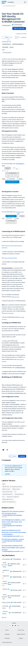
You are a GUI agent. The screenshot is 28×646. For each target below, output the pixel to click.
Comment (7, 474)
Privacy (7, 630)
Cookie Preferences (7, 642)
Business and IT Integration (12, 496)
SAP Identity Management (17, 44)
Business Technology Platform (8, 501)
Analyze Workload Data (7, 494)
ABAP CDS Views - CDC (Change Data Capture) (11, 486)
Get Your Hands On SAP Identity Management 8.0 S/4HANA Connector (13, 17)
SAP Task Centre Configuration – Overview (13, 539)
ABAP (3, 484)
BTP (3, 496)
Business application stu (7, 499)
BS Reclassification (19, 494)
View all (4, 617)
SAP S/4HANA (5, 47)
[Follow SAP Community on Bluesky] (12, 625)
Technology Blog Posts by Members (12, 515)
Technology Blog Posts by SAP (9, 5)
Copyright (7, 634)
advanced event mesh (7, 491)
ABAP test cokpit (15, 489)
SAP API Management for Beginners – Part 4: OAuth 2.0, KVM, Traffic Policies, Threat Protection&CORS (13, 522)
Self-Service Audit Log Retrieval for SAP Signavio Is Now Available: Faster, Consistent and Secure (13, 547)
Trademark (7, 638)
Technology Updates (7, 52)
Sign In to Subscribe (19, 28)
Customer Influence (6, 44)
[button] (8, 40)
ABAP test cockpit (6, 489)
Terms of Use (21, 630)
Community (11, 2)
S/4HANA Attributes (20, 367)
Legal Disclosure (21, 634)
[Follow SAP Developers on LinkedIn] (18, 625)
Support (21, 638)
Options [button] (13, 31)
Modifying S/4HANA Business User (17, 393)
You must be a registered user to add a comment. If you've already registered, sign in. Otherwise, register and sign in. (13, 468)
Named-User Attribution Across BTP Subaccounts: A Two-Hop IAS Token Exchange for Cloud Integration (14, 532)
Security (11, 47)
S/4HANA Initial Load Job (15, 296)
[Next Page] (15, 504)
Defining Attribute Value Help (9, 313)
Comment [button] (22, 456)
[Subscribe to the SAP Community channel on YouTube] (15, 625)
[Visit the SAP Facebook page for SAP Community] (10, 625)
